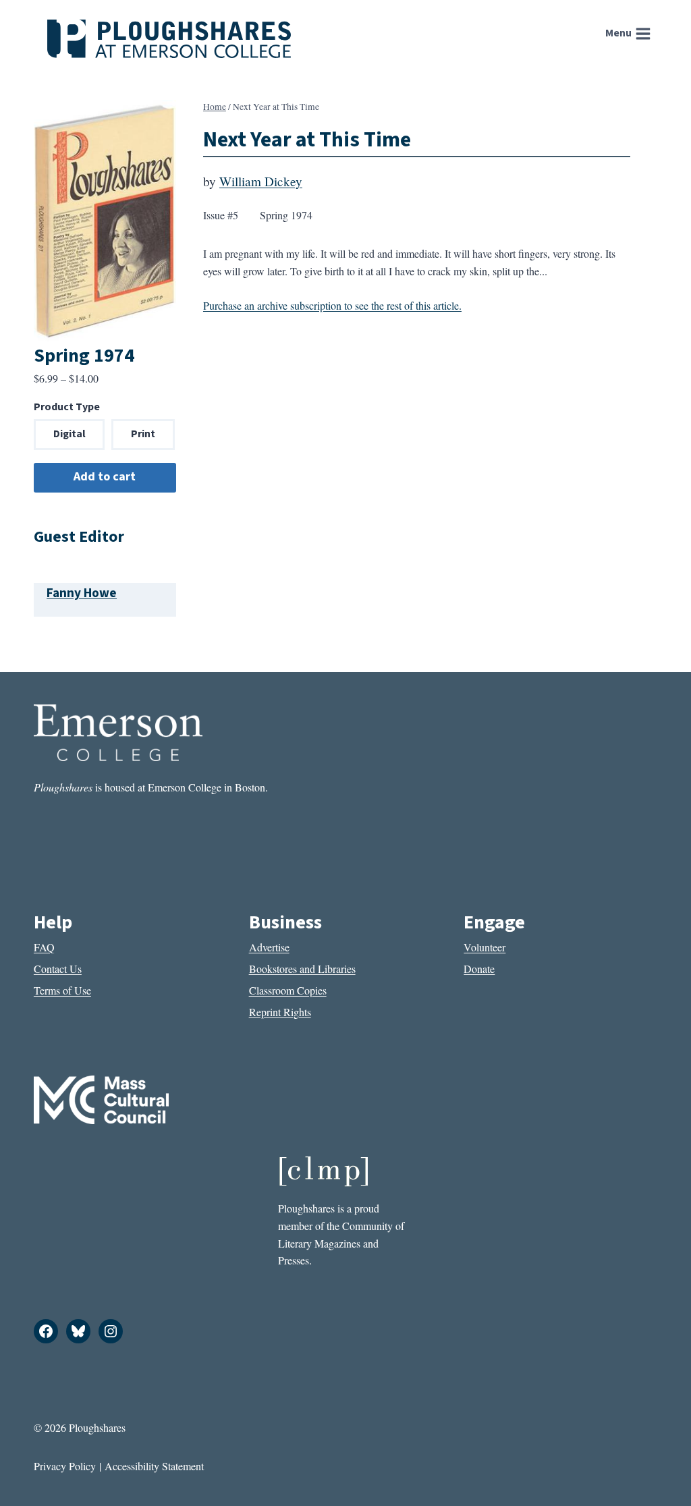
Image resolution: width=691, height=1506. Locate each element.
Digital (69, 433)
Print (143, 433)
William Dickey (260, 181)
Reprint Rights (280, 1012)
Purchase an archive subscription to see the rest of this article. (332, 305)
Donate (479, 968)
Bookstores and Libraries (302, 968)
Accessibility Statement (154, 1466)
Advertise (269, 947)
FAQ (44, 947)
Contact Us (58, 968)
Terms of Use (62, 990)
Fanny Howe (82, 593)
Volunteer (484, 947)
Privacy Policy (65, 1466)
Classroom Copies (288, 990)
